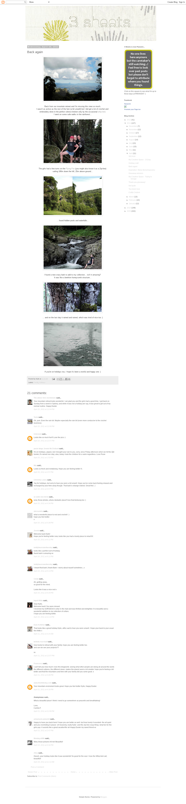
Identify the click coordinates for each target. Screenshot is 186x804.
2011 (129, 123)
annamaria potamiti (42, 719)
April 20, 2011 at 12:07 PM (44, 441)
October (132, 133)
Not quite (132, 186)
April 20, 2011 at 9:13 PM (43, 571)
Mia (35, 465)
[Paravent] (125, 107)
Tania (36, 417)
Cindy (36, 579)
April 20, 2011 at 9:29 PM (43, 593)
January (132, 204)
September (133, 136)
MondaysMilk (39, 738)
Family (36, 382)
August (132, 140)
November (133, 130)
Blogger (104, 797)
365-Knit (132, 156)
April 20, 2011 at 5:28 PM (43, 523)
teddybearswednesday (43, 547)
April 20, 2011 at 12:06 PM (44, 426)
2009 (129, 211)
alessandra (38, 511)
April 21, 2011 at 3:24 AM (43, 634)
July (131, 143)
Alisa (36, 753)
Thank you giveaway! (137, 182)
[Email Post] (53, 379)
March (131, 197)
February (132, 200)
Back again (133, 166)
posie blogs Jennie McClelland (46, 449)
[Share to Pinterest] (69, 379)
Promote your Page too (132, 109)
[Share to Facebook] (66, 379)
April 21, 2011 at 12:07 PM (44, 656)
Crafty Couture (134, 192)
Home (73, 772)
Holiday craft (133, 163)
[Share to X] (63, 379)
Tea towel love (134, 189)
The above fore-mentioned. (45, 398)
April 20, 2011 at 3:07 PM (43, 489)
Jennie (36, 531)
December (133, 126)
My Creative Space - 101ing (140, 160)
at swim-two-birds (41, 497)
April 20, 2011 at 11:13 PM (44, 617)
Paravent (127, 104)
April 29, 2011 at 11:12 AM (44, 762)
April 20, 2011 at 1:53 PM (43, 458)
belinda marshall (40, 642)
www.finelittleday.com (43, 683)
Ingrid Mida (38, 601)
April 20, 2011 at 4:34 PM (43, 503)
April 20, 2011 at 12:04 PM (44, 409)
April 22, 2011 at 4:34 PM (43, 745)
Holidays (42, 382)
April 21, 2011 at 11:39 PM (44, 711)
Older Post (113, 772)
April (131, 153)
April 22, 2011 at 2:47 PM (43, 731)
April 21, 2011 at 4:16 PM (43, 690)
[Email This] (58, 379)
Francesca (38, 664)
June (131, 147)
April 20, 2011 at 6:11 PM (43, 540)
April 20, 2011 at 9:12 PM (43, 556)
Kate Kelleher (39, 625)
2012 (129, 120)
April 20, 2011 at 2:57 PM (43, 472)
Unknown (37, 434)
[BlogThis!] (60, 379)
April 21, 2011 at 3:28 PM (43, 675)
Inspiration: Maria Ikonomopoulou (142, 170)
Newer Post (32, 772)
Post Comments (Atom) (47, 776)
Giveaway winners (136, 173)
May (131, 150)
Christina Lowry (40, 480)
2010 (129, 208)
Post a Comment (37, 767)
